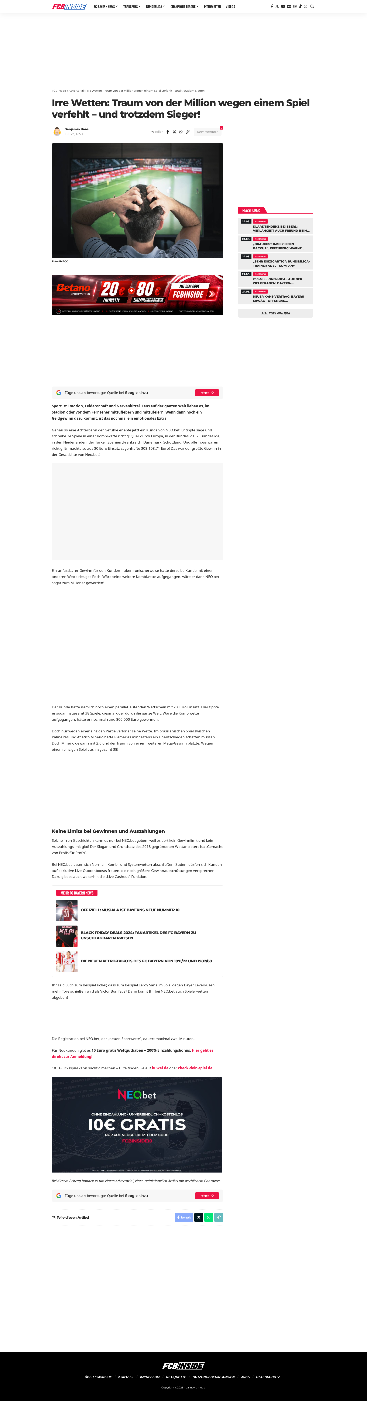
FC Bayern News (260, 221)
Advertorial (76, 90)
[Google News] (289, 6)
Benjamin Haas (77, 129)
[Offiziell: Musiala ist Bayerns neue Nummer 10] (67, 910)
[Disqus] (137, 1286)
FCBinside (59, 90)
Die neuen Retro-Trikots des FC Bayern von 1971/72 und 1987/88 (146, 961)
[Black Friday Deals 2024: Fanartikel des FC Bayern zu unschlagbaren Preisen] (67, 936)
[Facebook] (272, 6)
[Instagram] (295, 6)
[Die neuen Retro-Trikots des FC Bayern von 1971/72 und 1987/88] (67, 961)
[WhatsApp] (305, 6)
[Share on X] (174, 131)
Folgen (204, 392)
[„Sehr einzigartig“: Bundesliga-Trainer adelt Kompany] (275, 260)
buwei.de (160, 1068)
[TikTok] (300, 6)
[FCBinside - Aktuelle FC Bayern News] (69, 6)
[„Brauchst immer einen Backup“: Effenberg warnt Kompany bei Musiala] (275, 243)
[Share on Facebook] (168, 131)
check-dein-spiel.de (195, 1068)
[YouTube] (283, 6)
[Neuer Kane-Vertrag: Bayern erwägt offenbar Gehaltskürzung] (275, 295)
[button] (312, 6)
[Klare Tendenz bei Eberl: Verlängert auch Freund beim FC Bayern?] (275, 225)
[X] (277, 6)
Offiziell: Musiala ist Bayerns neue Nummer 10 (130, 910)
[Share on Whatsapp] (181, 131)
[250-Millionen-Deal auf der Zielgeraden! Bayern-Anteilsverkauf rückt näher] (275, 278)
